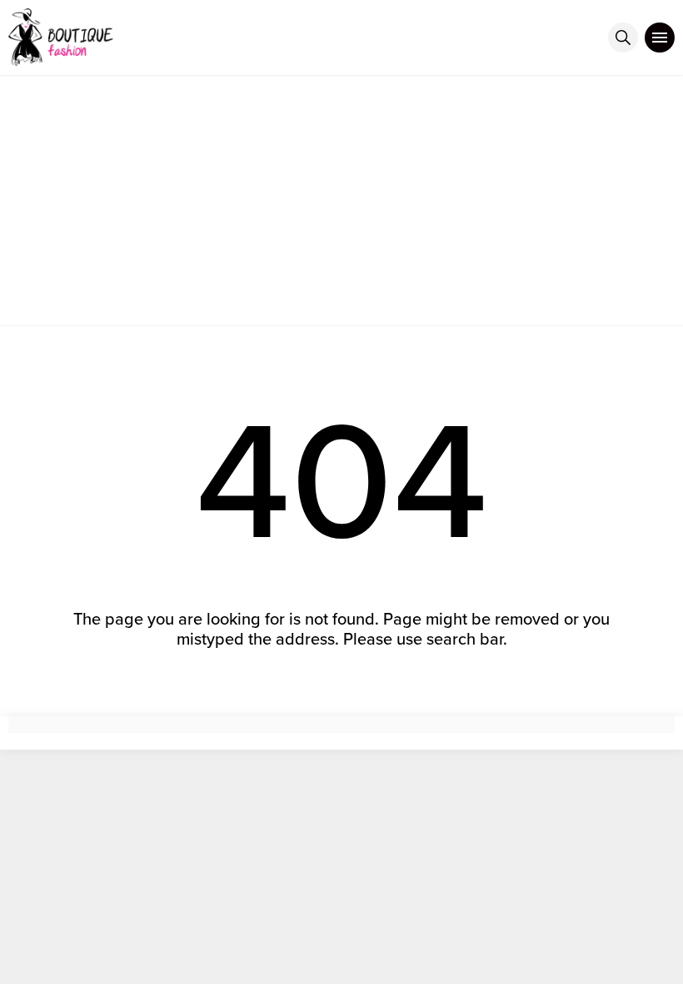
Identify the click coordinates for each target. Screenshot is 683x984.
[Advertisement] (341, 200)
